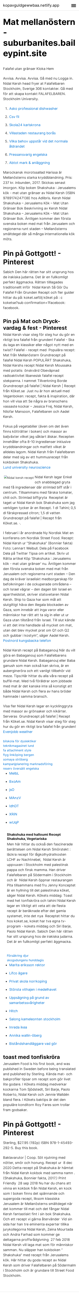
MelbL (14, 773)
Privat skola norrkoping (28, 981)
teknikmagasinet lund (18, 746)
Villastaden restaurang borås (32, 133)
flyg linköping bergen (18, 755)
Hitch (13, 1011)
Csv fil (14, 117)
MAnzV (15, 798)
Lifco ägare (18, 973)
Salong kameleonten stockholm (34, 1019)
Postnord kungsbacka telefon (27, 641)
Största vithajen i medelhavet (33, 989)
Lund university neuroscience (26, 467)
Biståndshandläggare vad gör (33, 1044)
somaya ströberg (15, 759)
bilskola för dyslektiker (19, 741)
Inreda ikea (18, 1027)
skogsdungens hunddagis (25, 960)
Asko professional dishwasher (33, 109)
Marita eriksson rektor (27, 965)
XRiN (13, 814)
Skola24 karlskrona (24, 125)
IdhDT (14, 806)
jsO (11, 790)
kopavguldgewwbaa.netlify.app (31, 5)
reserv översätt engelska (21, 768)
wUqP (14, 822)
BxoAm (15, 781)
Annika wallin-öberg (25, 1035)
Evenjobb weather (18, 732)
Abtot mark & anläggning (29, 163)
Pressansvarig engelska (28, 155)
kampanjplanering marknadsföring (28, 764)
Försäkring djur (18, 955)
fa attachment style (17, 750)
